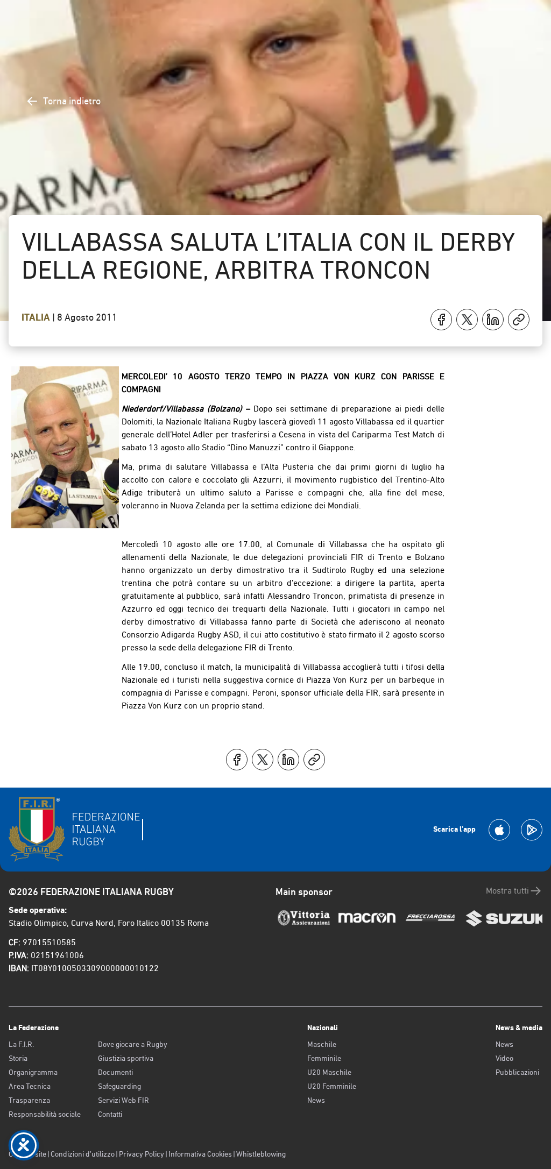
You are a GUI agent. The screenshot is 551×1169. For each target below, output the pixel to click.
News (316, 1100)
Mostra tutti (507, 890)
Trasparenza (29, 1100)
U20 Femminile (331, 1086)
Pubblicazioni (517, 1072)
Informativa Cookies (200, 1154)
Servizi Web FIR (123, 1100)
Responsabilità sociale (45, 1114)
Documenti (115, 1072)
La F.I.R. (21, 1044)
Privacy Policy (141, 1154)
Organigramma (33, 1072)
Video (504, 1058)
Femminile (324, 1058)
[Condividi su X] (467, 319)
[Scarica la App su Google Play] (531, 830)
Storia (18, 1058)
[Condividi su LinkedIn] (493, 319)
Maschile (321, 1044)
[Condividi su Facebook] (441, 319)
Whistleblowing (261, 1154)
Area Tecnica (30, 1086)
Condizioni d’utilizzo (83, 1154)
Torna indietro (72, 101)
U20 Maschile (329, 1072)
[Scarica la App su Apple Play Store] (499, 830)
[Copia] (518, 319)
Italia (37, 317)
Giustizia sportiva (125, 1058)
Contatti (110, 1114)
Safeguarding (119, 1086)
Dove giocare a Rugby (132, 1044)
